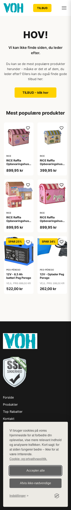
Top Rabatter (12, 412)
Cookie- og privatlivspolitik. (28, 458)
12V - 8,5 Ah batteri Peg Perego (18, 276)
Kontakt (8, 419)
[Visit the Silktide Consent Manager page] (57, 496)
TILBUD (42, 8)
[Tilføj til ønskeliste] (28, 128)
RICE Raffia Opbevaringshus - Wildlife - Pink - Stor (52, 223)
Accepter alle (35, 470)
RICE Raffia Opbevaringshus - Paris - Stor (18, 221)
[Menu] (64, 8)
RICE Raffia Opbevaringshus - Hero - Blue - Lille (52, 164)
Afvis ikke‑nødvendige (35, 483)
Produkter (10, 404)
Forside (8, 397)
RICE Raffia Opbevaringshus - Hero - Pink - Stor (18, 164)
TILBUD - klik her (35, 93)
